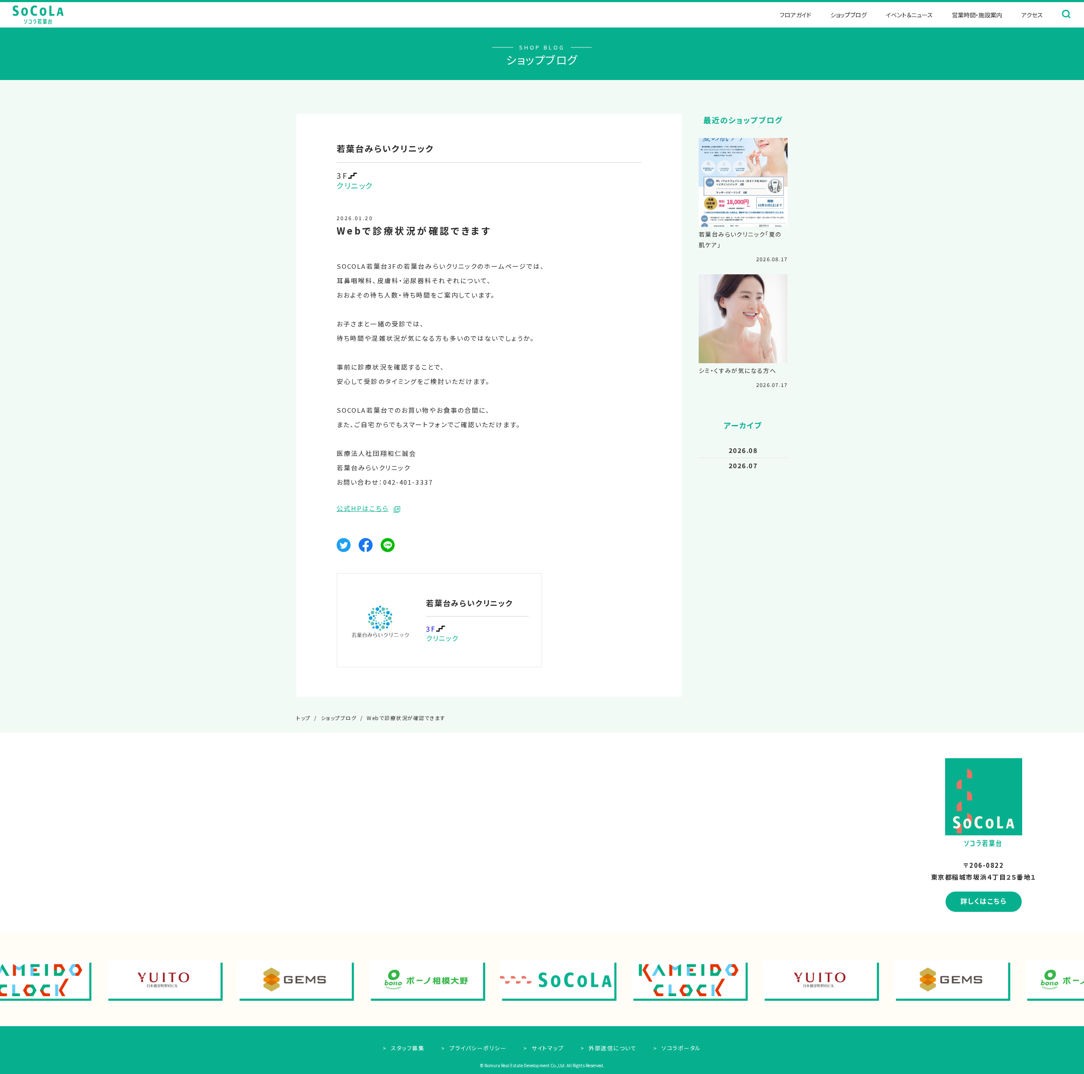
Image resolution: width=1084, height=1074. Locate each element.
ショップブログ (848, 15)
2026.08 (743, 450)
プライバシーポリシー (477, 1048)
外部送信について (611, 1048)
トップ (303, 717)
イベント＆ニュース (909, 15)
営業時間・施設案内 (977, 15)
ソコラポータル (680, 1048)
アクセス (1032, 15)
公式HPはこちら (363, 508)
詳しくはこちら (983, 901)
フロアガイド (795, 15)
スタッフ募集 (406, 1048)
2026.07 (743, 465)
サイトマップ (547, 1048)
